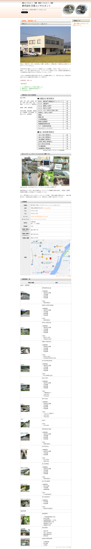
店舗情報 (24, 20)
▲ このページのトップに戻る (63, 276)
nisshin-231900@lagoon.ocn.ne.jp (39, 216)
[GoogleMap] (47, 208)
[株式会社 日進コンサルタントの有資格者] (54, 149)
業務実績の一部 (32, 20)
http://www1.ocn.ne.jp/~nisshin (38, 219)
